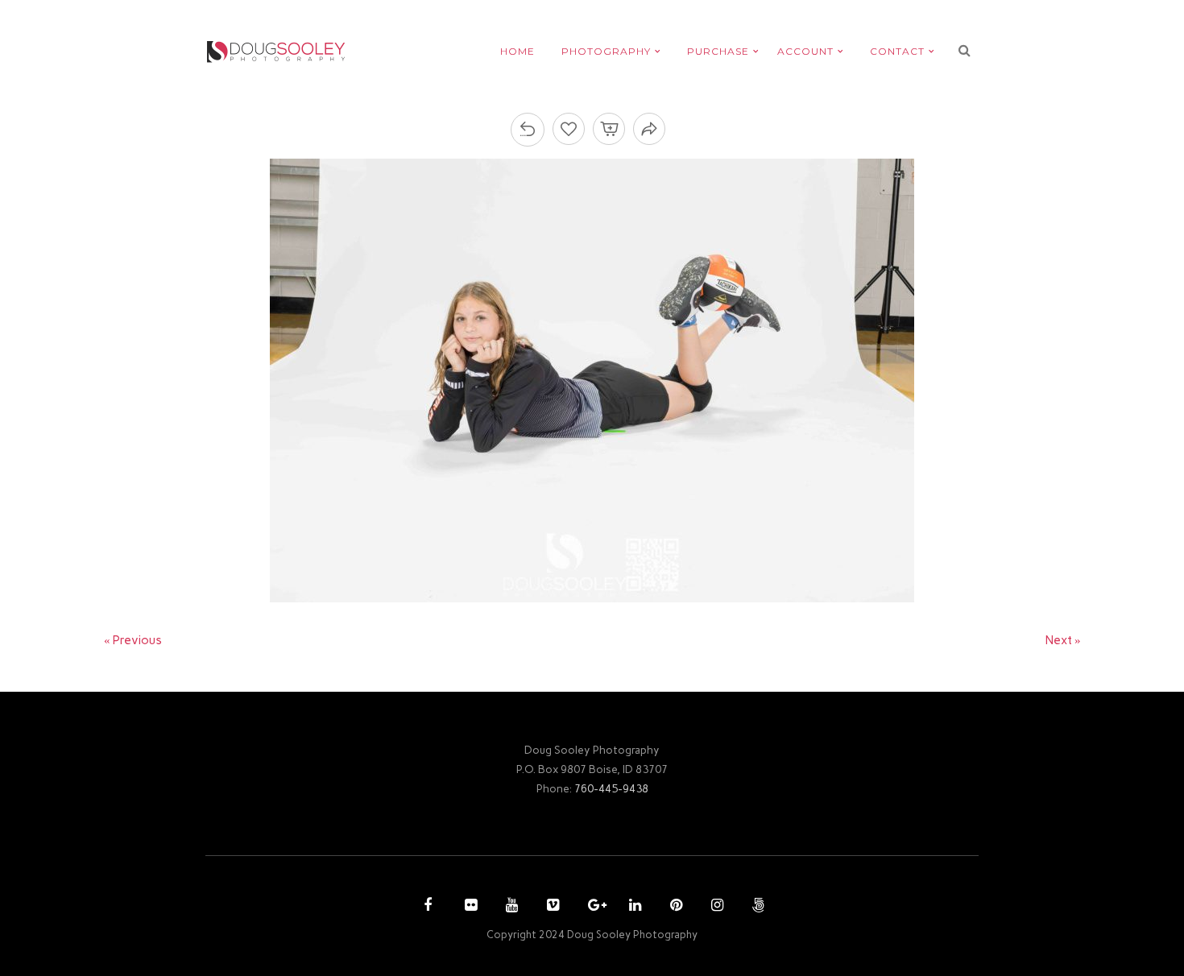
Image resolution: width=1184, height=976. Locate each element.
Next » (1063, 640)
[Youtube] (510, 906)
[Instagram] (715, 906)
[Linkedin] (633, 906)
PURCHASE (718, 51)
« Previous (133, 640)
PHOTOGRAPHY (606, 51)
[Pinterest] (674, 906)
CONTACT (897, 51)
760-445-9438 (611, 788)
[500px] (756, 906)
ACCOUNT (805, 51)
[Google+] (592, 906)
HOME (517, 51)
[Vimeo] (551, 906)
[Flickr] (468, 906)
